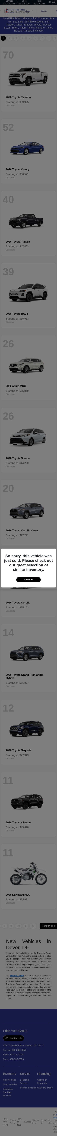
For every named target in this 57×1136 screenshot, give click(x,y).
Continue (28, 579)
